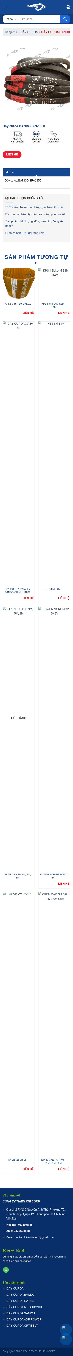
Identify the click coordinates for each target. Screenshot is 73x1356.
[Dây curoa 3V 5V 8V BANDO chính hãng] (19, 453)
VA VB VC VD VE (17, 1159)
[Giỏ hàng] (68, 7)
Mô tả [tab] (9, 172)
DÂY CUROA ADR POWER (24, 1319)
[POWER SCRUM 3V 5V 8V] (54, 739)
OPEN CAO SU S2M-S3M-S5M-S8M (53, 1161)
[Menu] (5, 7)
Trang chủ (10, 32)
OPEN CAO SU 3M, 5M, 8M (17, 876)
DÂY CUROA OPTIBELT (22, 1325)
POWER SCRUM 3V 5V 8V (53, 876)
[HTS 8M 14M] (54, 453)
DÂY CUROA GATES (20, 1300)
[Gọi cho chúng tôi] (6, 1270)
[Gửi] (65, 19)
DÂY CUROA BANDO (55, 32)
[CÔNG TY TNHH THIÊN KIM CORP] (36, 7)
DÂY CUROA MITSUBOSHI (24, 1307)
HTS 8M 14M (53, 589)
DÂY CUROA (29, 32)
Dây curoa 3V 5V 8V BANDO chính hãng (17, 591)
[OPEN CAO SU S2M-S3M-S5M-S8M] (54, 1024)
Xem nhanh (16, 283)
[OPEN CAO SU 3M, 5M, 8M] (19, 739)
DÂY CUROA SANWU (20, 1313)
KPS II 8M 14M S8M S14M (53, 305)
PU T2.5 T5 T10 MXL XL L (17, 305)
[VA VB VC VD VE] (19, 1024)
